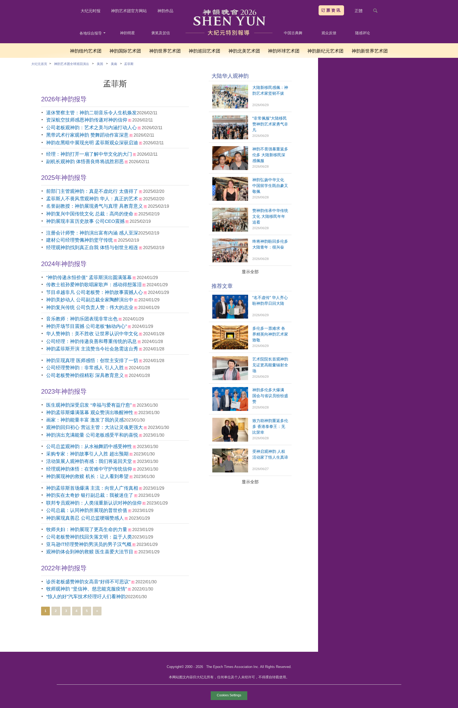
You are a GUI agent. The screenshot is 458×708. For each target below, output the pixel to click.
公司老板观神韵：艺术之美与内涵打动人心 (91, 127)
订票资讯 (331, 10)
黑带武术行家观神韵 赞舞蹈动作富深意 (87, 135)
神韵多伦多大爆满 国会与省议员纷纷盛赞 (270, 396)
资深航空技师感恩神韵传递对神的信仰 (86, 120)
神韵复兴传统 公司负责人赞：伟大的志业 (89, 307)
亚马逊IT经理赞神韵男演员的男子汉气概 (88, 544)
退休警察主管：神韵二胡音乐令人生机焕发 (91, 112)
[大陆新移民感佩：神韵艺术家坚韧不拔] (230, 107)
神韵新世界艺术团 (370, 51)
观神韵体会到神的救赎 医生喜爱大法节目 (89, 551)
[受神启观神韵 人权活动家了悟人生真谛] (230, 471)
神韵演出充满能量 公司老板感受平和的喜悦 (92, 435)
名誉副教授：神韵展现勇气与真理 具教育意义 (94, 206)
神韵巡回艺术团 (204, 51)
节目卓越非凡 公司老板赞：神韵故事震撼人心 (94, 292)
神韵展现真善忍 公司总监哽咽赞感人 (85, 518)
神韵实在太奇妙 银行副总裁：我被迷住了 (89, 495)
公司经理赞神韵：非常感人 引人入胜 (85, 367)
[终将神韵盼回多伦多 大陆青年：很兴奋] (230, 261)
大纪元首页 (39, 64)
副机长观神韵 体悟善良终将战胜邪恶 (85, 161)
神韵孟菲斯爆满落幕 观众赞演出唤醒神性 (89, 412)
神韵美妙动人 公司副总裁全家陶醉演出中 (89, 299)
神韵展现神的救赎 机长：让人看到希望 (87, 476)
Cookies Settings (229, 695)
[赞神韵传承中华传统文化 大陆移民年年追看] (230, 230)
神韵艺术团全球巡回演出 (71, 64)
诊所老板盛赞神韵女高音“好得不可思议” (88, 581)
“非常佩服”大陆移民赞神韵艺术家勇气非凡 (270, 124)
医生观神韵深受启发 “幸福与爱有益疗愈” (89, 405)
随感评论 (362, 33)
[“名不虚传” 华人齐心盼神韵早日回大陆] (230, 317)
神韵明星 (127, 33)
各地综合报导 (91, 33)
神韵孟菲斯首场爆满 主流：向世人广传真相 (92, 488)
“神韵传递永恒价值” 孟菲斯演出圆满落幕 (89, 277)
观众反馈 (329, 33)
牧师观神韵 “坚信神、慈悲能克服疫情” (86, 589)
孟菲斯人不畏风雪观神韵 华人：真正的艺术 (92, 198)
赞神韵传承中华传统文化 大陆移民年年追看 (270, 216)
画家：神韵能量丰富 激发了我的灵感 (85, 420)
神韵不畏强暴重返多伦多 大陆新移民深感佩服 (270, 155)
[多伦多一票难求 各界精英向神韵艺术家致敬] (230, 348)
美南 (114, 64)
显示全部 (250, 272)
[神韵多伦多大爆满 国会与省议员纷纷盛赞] (230, 409)
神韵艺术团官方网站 (129, 10)
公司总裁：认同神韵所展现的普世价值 (86, 510)
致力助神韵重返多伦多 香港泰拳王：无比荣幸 (270, 426)
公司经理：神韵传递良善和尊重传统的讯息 (91, 341)
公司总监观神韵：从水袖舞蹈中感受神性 (89, 446)
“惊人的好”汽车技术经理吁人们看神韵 (86, 596)
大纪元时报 (90, 10)
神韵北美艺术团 (244, 51)
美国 (100, 64)
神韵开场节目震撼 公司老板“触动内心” (86, 326)
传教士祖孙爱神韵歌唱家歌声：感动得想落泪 (94, 284)
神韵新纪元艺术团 (325, 51)
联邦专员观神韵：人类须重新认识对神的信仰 (94, 503)
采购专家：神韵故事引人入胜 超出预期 (87, 454)
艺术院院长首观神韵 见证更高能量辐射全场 (270, 365)
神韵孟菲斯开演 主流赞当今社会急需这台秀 (92, 348)
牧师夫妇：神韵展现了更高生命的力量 (86, 529)
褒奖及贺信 (160, 33)
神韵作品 (165, 10)
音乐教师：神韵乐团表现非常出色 (82, 319)
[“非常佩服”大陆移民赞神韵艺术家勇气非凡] (230, 138)
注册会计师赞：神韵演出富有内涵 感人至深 (92, 233)
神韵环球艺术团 (284, 51)
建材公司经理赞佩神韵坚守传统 (79, 240)
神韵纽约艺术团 (86, 51)
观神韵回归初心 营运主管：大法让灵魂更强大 (94, 427)
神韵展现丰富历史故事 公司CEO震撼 (85, 221)
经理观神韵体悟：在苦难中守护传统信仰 (89, 469)
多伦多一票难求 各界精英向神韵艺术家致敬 (270, 334)
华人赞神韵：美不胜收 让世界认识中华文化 (92, 333)
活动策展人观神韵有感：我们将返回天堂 (89, 461)
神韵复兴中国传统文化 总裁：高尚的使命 (89, 213)
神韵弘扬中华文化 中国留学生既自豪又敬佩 (270, 185)
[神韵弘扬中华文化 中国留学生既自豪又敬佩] (230, 199)
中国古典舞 (293, 33)
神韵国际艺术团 (125, 51)
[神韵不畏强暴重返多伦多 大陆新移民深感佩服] (230, 168)
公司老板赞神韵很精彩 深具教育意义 (85, 375)
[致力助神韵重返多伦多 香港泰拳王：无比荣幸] (230, 440)
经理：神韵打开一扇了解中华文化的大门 (89, 154)
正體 (359, 10)
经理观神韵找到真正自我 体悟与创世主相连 (92, 247)
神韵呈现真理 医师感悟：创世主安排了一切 (92, 360)
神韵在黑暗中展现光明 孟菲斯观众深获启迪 (92, 142)
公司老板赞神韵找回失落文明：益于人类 (89, 537)
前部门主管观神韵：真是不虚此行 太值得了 (92, 191)
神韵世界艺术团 (165, 51)
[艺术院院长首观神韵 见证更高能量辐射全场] (230, 378)
